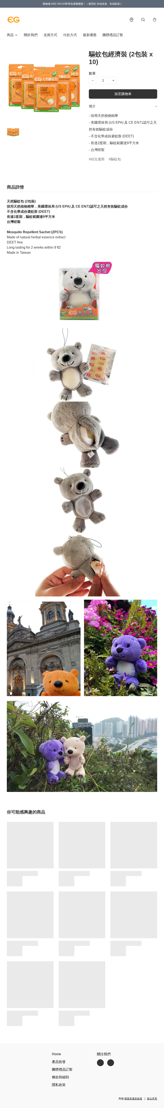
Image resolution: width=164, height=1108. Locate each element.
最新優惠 (90, 35)
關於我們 (31, 35)
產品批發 (59, 1062)
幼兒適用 (97, 159)
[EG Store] (13, 19)
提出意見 (152, 1098)
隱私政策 (59, 1085)
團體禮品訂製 (112, 35)
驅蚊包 (116, 159)
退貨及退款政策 (133, 1098)
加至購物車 (123, 94)
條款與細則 (60, 1077)
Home (56, 1054)
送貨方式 (50, 35)
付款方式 (70, 35)
